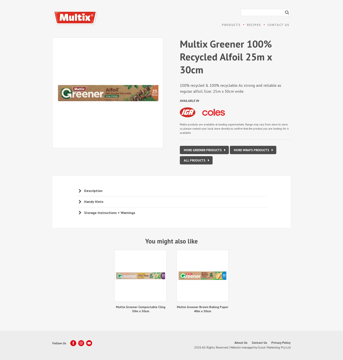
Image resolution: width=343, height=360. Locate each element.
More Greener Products (203, 150)
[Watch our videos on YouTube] (89, 343)
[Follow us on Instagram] (81, 343)
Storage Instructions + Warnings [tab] (109, 212)
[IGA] (191, 117)
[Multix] (75, 18)
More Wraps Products (251, 150)
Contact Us (278, 25)
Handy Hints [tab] (93, 201)
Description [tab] (93, 190)
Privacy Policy (281, 343)
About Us (241, 343)
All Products (194, 160)
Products (231, 25)
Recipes (254, 25)
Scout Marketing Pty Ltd (274, 347)
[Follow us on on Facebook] (73, 343)
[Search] (287, 12)
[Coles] (216, 117)
